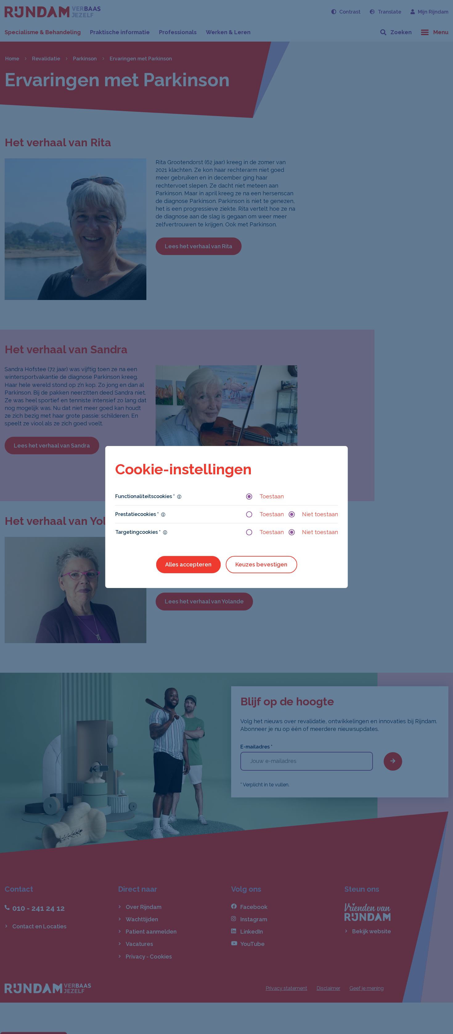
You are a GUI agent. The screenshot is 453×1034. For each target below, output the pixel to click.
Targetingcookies (138, 532)
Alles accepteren (188, 564)
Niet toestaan (320, 514)
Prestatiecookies (137, 514)
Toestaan (271, 496)
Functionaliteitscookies (145, 496)
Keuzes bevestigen (261, 564)
